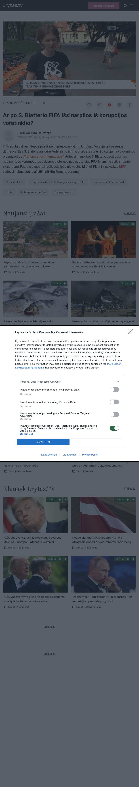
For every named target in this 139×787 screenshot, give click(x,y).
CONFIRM (43, 442)
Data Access (69, 454)
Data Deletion (49, 454)
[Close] (132, 332)
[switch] (114, 389)
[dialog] (69, 393)
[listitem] (69, 381)
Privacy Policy (90, 454)
